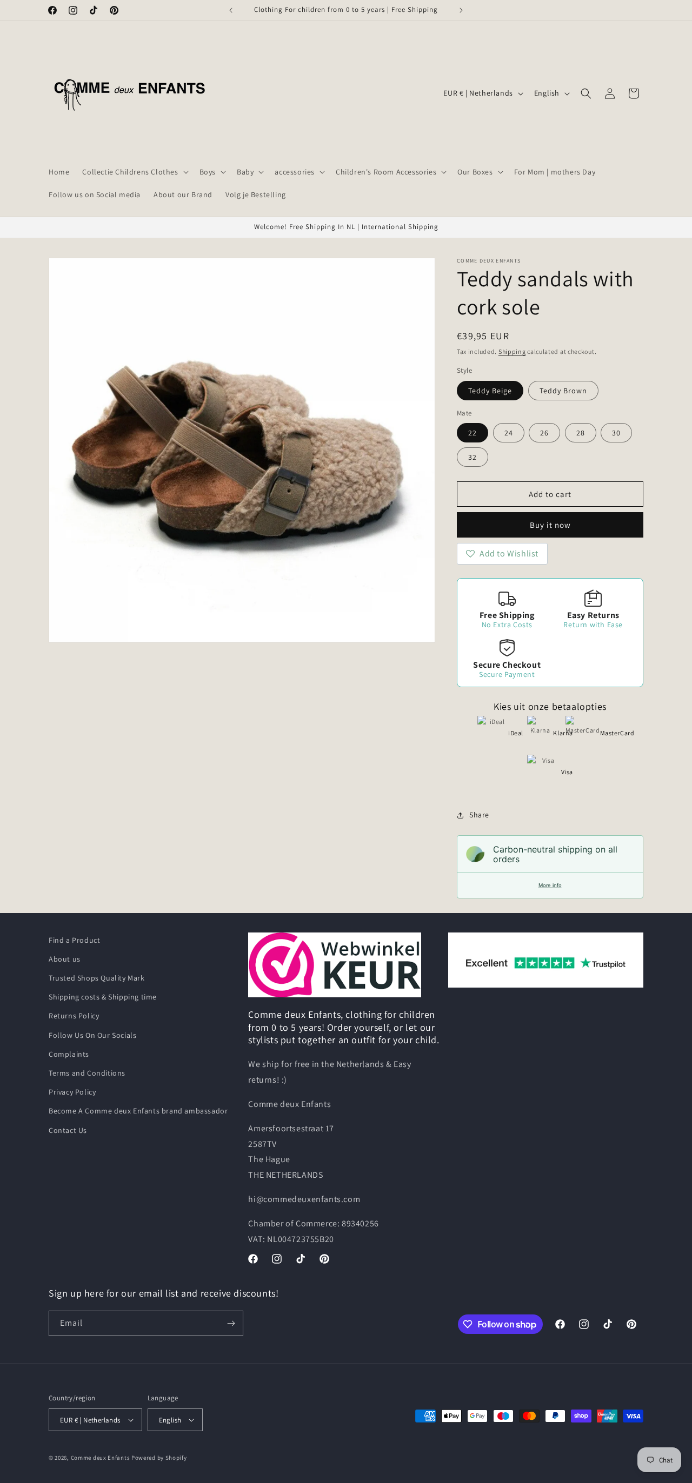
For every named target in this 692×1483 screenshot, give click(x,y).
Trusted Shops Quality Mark (97, 978)
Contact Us (68, 1130)
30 (616, 433)
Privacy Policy (72, 1092)
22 (472, 433)
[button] (134, 171)
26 (544, 433)
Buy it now (550, 525)
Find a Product (74, 940)
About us (65, 959)
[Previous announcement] (231, 10)
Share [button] (479, 815)
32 (472, 457)
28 (580, 433)
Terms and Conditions (87, 1073)
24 (508, 433)
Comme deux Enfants (100, 1457)
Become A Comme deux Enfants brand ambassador (138, 1111)
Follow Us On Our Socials (92, 1035)
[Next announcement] (461, 10)
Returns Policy (74, 1016)
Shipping (512, 351)
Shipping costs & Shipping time (103, 997)
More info (550, 885)
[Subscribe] (231, 1323)
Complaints (69, 1054)
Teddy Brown (563, 390)
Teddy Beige (490, 390)
